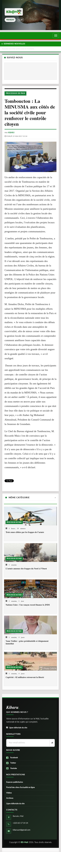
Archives (9, 798)
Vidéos (9, 793)
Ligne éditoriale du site (18, 728)
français (10, 19)
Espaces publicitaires (14, 782)
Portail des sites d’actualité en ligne (20, 787)
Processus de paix (15, 93)
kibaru (11, 132)
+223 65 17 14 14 (20, 823)
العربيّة (20, 19)
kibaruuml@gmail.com (21, 830)
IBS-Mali (24, 842)
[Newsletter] (51, 743)
